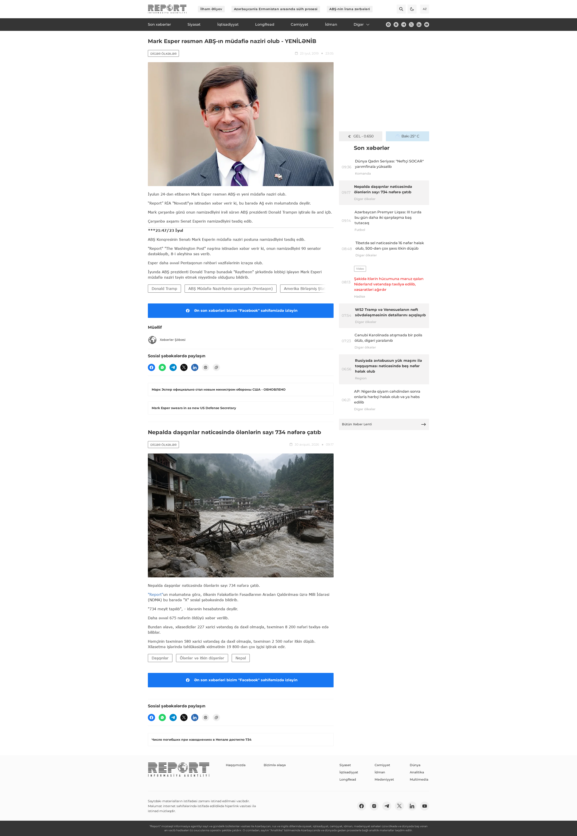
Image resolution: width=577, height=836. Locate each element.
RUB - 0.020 (363, 136)
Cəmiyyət (382, 765)
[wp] (162, 367)
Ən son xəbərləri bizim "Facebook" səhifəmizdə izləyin (246, 310)
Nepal (241, 658)
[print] (205, 367)
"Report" (155, 594)
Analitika (417, 772)
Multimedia (419, 779)
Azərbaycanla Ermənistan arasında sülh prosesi (276, 9)
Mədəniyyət (384, 779)
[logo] (167, 9)
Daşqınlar (160, 658)
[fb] (388, 24)
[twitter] (411, 24)
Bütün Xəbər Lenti (357, 424)
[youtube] (426, 24)
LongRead (347, 779)
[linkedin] (419, 24)
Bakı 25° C (410, 136)
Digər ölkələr (163, 53)
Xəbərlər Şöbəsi (172, 340)
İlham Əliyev (211, 9)
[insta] (396, 24)
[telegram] (403, 24)
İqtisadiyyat (348, 772)
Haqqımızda (235, 765)
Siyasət (345, 765)
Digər (359, 24)
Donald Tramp (164, 288)
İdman (380, 772)
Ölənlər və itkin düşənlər (202, 658)
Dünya (415, 765)
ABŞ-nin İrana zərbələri (349, 9)
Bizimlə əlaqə (275, 765)
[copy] (216, 367)
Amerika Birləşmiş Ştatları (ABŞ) (313, 288)
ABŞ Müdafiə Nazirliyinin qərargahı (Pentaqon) (230, 288)
